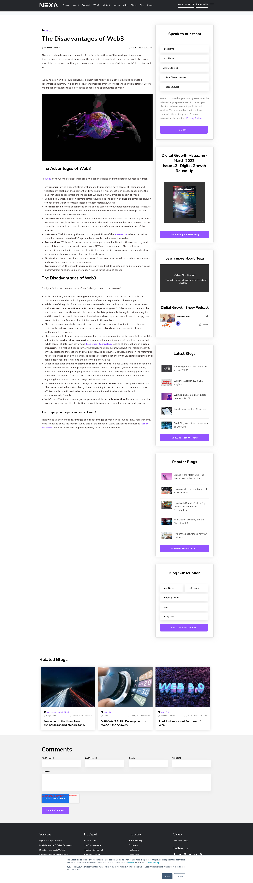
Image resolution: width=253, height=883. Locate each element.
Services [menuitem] (66, 5)
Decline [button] (180, 876)
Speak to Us (202, 4)
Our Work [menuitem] (86, 5)
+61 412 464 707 (186, 4)
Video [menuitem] (125, 5)
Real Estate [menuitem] (134, 854)
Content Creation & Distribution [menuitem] (53, 854)
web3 (48, 178)
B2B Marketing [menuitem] (135, 840)
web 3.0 (48, 30)
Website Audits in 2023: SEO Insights (188, 382)
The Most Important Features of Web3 (179, 723)
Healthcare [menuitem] (134, 850)
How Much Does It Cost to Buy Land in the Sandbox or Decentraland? (189, 507)
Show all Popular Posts (184, 548)
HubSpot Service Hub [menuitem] (93, 850)
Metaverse (52, 712)
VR (68, 712)
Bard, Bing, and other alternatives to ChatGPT (191, 425)
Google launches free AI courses (190, 409)
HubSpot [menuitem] (106, 5)
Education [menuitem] (133, 845)
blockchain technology (99, 343)
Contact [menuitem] (150, 5)
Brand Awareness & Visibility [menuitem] (52, 850)
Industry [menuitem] (116, 5)
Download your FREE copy (184, 234)
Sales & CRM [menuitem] (90, 840)
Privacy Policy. (194, 118)
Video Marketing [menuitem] (180, 840)
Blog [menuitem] (142, 5)
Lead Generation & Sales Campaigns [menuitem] (55, 845)
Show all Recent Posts (184, 437)
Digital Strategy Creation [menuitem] (50, 840)
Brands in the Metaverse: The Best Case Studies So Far (189, 476)
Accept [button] (167, 876)
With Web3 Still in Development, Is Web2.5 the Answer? (123, 723)
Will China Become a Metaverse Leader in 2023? (190, 396)
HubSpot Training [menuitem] (92, 854)
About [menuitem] (76, 5)
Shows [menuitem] (134, 5)
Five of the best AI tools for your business (190, 535)
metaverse (120, 234)
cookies (131, 862)
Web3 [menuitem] (96, 5)
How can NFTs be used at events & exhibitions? (191, 491)
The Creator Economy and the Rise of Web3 (189, 521)
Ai (65, 712)
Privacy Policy (153, 862)
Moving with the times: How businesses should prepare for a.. (64, 723)
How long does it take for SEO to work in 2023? (190, 368)
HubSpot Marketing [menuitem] (92, 845)
